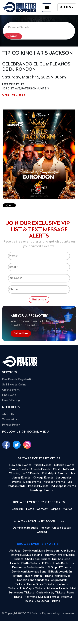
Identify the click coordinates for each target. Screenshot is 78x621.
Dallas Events (32, 481)
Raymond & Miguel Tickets (42, 596)
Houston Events (54, 481)
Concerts (18, 509)
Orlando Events (64, 465)
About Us (8, 414)
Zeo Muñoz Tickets (47, 601)
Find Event (9, 395)
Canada (42, 532)
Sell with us (21, 333)
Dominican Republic (25, 527)
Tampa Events (18, 469)
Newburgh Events (41, 490)
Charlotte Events (64, 469)
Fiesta (30, 509)
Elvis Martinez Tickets (39, 575)
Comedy (42, 509)
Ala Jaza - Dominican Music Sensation (34, 550)
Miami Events (42, 465)
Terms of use (10, 419)
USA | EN (65, 7)
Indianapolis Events (63, 486)
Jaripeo (55, 509)
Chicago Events (43, 477)
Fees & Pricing (11, 400)
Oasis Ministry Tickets (50, 592)
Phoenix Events (38, 486)
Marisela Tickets (57, 588)
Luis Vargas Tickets (32, 588)
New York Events (20, 465)
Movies (67, 509)
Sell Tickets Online (14, 384)
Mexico (45, 527)
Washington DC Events (24, 473)
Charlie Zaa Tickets (37, 559)
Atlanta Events (40, 469)
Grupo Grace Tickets (40, 584)
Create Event (11, 389)
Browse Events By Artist (39, 544)
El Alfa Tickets (30, 563)
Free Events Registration (18, 379)
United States (61, 527)
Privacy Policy (11, 424)
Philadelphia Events (54, 473)
